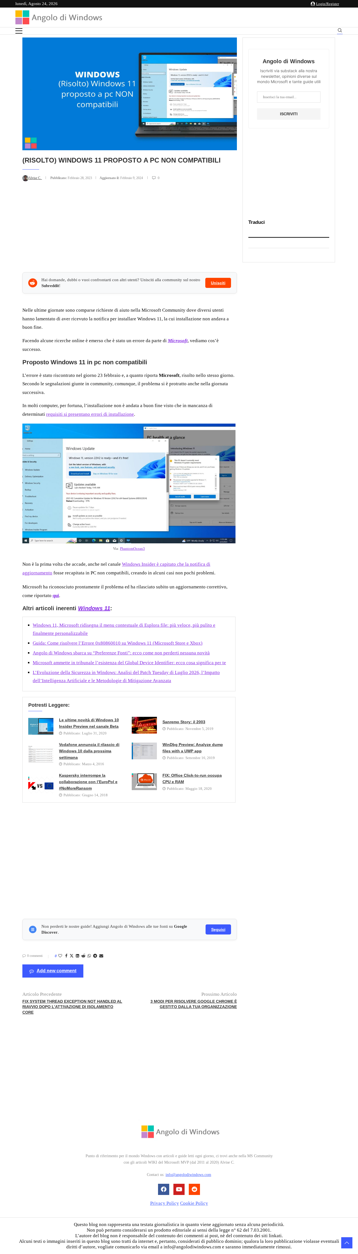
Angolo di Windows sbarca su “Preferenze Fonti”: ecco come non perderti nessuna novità (121, 653)
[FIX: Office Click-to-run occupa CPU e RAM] (144, 781)
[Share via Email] (101, 956)
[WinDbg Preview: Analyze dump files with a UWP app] (144, 751)
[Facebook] (163, 1189)
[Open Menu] (18, 30)
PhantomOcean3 (132, 548)
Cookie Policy (194, 1203)
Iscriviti (289, 114)
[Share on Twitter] (72, 956)
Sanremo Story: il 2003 (183, 722)
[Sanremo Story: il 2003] (144, 725)
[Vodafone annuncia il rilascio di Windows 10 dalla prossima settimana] (40, 754)
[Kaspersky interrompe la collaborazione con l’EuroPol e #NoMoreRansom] (40, 785)
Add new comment (56, 970)
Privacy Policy (164, 1203)
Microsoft (178, 340)
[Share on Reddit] (83, 956)
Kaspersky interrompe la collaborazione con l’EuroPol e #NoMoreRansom (88, 781)
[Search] (340, 31)
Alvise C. (35, 178)
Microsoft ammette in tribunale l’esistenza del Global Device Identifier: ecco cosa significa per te (129, 662)
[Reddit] (194, 1189)
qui (56, 595)
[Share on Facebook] (66, 956)
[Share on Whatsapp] (89, 956)
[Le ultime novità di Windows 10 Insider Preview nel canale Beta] (40, 726)
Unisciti (218, 283)
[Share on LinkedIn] (77, 956)
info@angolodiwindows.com (188, 1175)
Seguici (218, 929)
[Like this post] (60, 956)
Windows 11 (94, 608)
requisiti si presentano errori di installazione (90, 414)
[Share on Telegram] (95, 956)
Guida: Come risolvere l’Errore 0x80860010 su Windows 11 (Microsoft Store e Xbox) (117, 643)
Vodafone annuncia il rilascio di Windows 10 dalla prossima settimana (89, 751)
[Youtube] (179, 1189)
